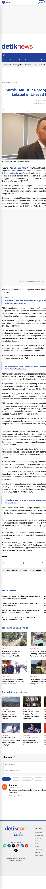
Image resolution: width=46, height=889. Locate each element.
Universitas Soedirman (12, 173)
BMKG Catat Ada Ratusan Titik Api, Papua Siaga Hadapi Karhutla (9, 715)
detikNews (6, 82)
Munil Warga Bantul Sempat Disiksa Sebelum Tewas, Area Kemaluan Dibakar (13, 681)
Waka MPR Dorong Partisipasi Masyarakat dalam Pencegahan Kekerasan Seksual (21, 597)
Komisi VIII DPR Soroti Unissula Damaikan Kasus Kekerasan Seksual (20, 604)
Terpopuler (18, 65)
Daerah (28, 65)
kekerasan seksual (16, 170)
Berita (12, 60)
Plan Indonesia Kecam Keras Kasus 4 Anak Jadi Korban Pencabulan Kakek (20, 618)
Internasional (36, 60)
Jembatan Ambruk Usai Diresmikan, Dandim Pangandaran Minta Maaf (11, 653)
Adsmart (7, 65)
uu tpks (23, 570)
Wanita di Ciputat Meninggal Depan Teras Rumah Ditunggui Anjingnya (11, 741)
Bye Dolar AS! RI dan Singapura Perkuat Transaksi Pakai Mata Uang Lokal (31, 715)
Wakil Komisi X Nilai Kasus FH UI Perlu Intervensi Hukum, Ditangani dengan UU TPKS (20, 611)
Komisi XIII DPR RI (23, 168)
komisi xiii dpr (35, 570)
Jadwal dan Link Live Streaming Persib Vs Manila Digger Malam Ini (31, 741)
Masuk (41, 2)
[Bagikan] (42, 563)
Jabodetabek (23, 60)
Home (5, 60)
